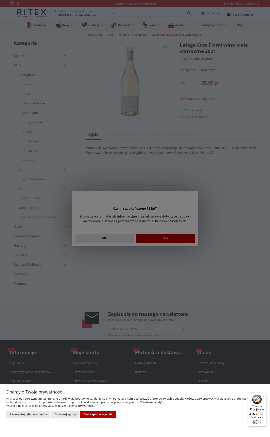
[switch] (257, 422)
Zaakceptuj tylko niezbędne (28, 414)
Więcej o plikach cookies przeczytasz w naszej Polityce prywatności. (50, 406)
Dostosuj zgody (65, 414)
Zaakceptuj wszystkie (97, 414)
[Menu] (263, 395)
